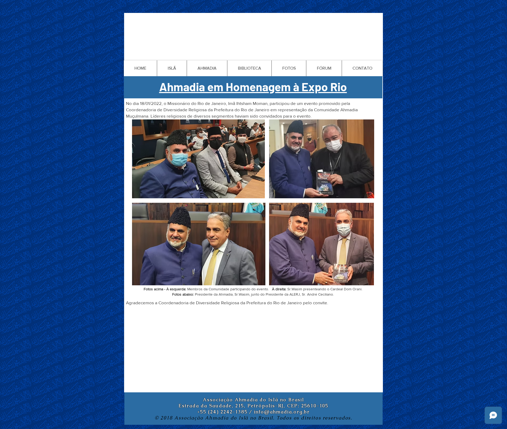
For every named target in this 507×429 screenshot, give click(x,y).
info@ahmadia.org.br (282, 412)
